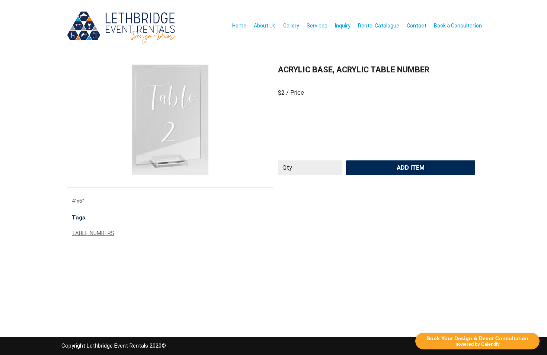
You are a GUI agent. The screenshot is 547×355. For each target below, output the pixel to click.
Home (239, 26)
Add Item (411, 167)
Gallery (291, 26)
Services (317, 26)
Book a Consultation (458, 26)
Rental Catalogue (378, 26)
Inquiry (343, 26)
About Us (265, 26)
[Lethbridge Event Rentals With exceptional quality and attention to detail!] (123, 26)
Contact (416, 26)
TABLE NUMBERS (93, 233)
